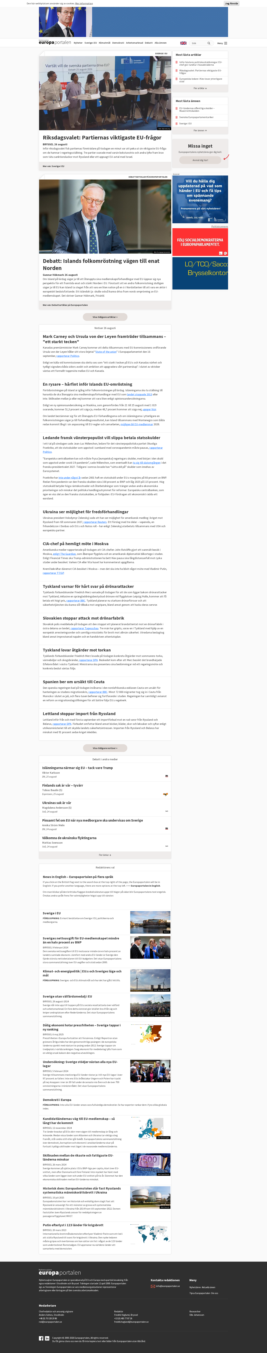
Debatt (149, 42)
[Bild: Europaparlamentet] (105, 216)
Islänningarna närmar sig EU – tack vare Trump (77, 768)
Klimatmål (104, 42)
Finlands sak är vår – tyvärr (62, 785)
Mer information (84, 3)
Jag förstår (231, 3)
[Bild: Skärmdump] (105, 93)
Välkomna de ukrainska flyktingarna (69, 838)
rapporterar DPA (88, 660)
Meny (220, 43)
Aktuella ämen (208, 1287)
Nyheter (78, 42)
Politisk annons (219, 226)
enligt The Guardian (64, 554)
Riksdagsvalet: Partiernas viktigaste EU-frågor (102, 137)
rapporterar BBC (75, 600)
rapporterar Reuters (95, 522)
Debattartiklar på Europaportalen (70, 305)
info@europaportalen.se (168, 1286)
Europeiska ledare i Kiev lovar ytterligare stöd (200, 80)
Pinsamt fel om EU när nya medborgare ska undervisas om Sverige (92, 820)
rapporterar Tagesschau (84, 628)
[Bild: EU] (150, 922)
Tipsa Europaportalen (199, 1293)
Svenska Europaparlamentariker (196, 117)
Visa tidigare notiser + (105, 748)
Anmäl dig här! (200, 160)
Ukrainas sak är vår (56, 803)
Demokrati (118, 42)
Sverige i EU (91, 42)
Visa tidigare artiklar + (105, 316)
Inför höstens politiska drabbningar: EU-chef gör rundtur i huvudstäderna (200, 63)
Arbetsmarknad (134, 42)
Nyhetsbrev (195, 1287)
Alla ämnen (161, 42)
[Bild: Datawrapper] (150, 1127)
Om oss (214, 1293)
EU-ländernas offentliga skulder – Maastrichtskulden (197, 109)
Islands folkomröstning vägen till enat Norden (101, 264)
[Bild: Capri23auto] (150, 1164)
